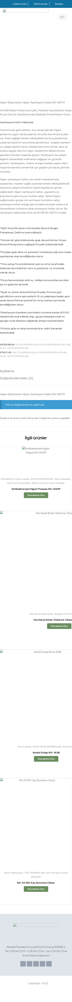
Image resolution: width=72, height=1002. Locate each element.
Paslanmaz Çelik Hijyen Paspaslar (48, 483)
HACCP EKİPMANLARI (23, 352)
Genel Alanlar (24, 746)
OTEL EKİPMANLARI (34, 872)
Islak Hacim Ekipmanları (14, 348)
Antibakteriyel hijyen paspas (15, 479)
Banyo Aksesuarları (13, 872)
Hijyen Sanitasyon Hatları (54, 344)
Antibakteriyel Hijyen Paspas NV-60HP (36, 489)
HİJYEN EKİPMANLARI (26, 344)
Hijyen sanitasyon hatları (50, 352)
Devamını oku (36, 495)
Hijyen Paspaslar (62, 479)
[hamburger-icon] (62, 17)
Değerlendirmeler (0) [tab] (16, 378)
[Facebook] (23, 964)
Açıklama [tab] (7, 371)
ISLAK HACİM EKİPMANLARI (14, 356)
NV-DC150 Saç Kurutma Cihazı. (36, 882)
